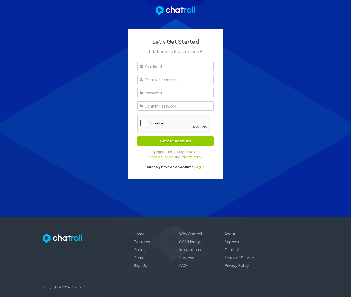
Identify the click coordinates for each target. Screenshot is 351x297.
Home (139, 233)
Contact (231, 249)
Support (231, 241)
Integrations (190, 249)
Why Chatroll (190, 233)
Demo (139, 257)
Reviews (186, 257)
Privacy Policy (191, 157)
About (229, 233)
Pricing (140, 249)
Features (142, 241)
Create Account (175, 140)
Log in (199, 166)
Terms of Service (161, 157)
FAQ (183, 265)
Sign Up (140, 265)
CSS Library (189, 241)
